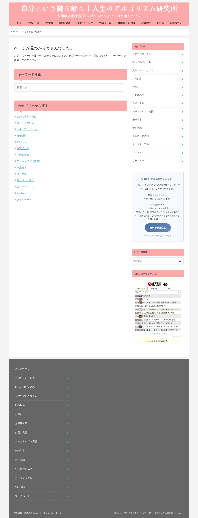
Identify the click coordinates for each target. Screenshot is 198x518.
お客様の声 (146, 23)
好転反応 (22, 135)
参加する (177, 336)
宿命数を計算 (64, 23)
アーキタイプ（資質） (29, 161)
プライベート (24, 199)
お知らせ (22, 142)
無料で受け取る (158, 227)
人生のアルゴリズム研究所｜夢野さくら (147, 513)
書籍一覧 (160, 23)
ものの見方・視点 (27, 116)
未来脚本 (22, 167)
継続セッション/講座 (126, 23)
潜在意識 (22, 174)
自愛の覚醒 (23, 154)
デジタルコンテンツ (84, 23)
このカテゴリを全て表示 (157, 333)
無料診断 (49, 23)
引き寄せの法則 (25, 180)
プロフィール (33, 23)
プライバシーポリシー (53, 513)
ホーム (19, 23)
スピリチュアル (25, 186)
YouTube (21, 193)
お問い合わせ (175, 23)
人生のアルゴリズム (28, 129)
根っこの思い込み (27, 122)
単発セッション (105, 23)
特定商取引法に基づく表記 (26, 513)
